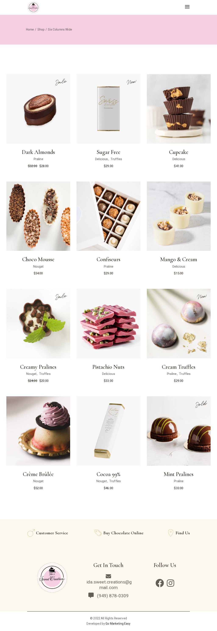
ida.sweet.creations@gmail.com (109, 585)
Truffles (116, 159)
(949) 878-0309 (112, 596)
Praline (38, 159)
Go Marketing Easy (118, 623)
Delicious (101, 159)
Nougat (38, 266)
